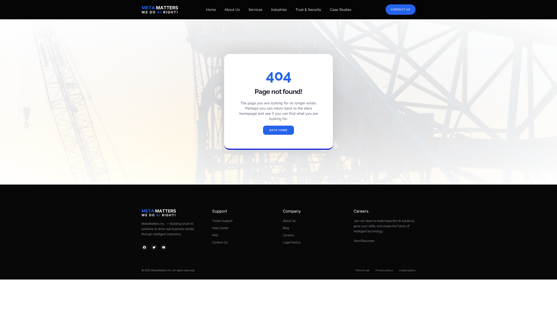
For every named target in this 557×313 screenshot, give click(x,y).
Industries (279, 9)
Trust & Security (308, 9)
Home (211, 9)
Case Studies (340, 9)
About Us (232, 9)
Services (255, 9)
